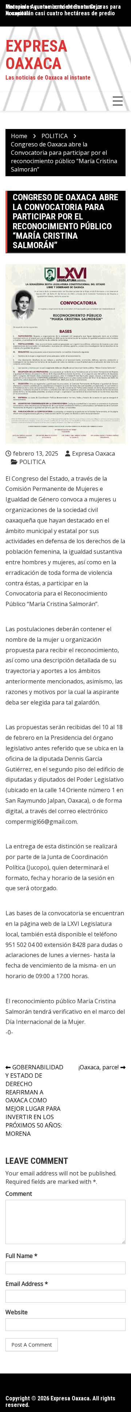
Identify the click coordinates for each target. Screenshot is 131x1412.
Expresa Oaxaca (36, 55)
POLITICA (32, 462)
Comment (18, 1194)
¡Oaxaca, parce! (99, 1067)
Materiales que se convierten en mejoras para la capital (63, 10)
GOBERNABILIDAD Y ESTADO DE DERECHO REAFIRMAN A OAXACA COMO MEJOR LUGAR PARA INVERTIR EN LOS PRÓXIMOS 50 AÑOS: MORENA (34, 1100)
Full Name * (21, 1256)
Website (16, 1312)
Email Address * (26, 1284)
